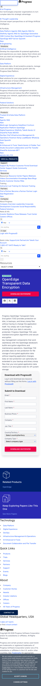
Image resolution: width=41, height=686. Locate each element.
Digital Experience (7, 76)
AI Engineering (5, 44)
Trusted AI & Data (7, 115)
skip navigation (9, 3)
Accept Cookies (20, 676)
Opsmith (12, 40)
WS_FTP (9, 155)
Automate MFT (10, 151)
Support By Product (8, 166)
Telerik (24, 130)
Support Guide (11, 168)
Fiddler (33, 145)
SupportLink (14, 240)
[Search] (1, 219)
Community (22, 168)
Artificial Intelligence (8, 49)
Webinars (32, 176)
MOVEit (16, 133)
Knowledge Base (25, 178)
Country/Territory (11, 432)
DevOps (3, 135)
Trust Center (32, 214)
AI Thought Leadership (9, 19)
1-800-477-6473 (6, 245)
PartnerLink (24, 240)
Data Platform (5, 31)
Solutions (4, 46)
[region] (20, 670)
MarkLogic (4, 125)
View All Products (9, 159)
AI (1, 7)
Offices (9, 217)
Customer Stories (13, 181)
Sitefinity (18, 130)
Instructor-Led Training (9, 186)
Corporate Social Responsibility (23, 206)
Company (4, 199)
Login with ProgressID (8, 233)
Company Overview (8, 204)
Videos (2, 178)
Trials (5, 557)
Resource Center (15, 176)
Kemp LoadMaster (24, 138)
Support (4, 163)
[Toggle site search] (1, 248)
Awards (6, 592)
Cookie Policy (6, 668)
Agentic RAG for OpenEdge (18, 34)
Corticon (30, 125)
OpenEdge (21, 128)
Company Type (10, 439)
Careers (3, 217)
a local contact (11, 624)
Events (2, 181)
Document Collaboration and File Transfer (19, 543)
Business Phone (11, 414)
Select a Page (7, 267)
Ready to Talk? (19, 245)
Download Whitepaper (20, 294)
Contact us (9, 613)
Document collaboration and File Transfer (22, 148)
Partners (4, 189)
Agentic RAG (16, 31)
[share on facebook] (4, 301)
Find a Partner (5, 191)
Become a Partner (19, 191)
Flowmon (12, 138)
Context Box (9, 36)
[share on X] (9, 301)
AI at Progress (5, 9)
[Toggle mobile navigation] (2, 259)
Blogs (34, 178)
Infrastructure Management (11, 88)
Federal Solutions (7, 103)
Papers (25, 176)
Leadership (20, 204)
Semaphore (13, 125)
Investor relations (10, 596)
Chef (9, 135)
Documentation (12, 178)
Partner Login (31, 191)
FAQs (22, 181)
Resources (5, 173)
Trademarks (16, 653)
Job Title (8, 426)
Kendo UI (31, 130)
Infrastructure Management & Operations (19, 536)
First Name (9, 401)
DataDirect (22, 125)
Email (7, 395)
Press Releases (21, 214)
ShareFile (3, 133)
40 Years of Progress (11, 607)
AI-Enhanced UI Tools (8, 145)
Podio (10, 133)
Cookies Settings (20, 682)
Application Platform (8, 128)
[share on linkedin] (14, 301)
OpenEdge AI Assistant (24, 36)
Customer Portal (22, 166)
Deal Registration (7, 195)
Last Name (9, 408)
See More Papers (10, 514)
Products (4, 112)
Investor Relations (7, 214)
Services (3, 171)
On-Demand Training (27, 186)
